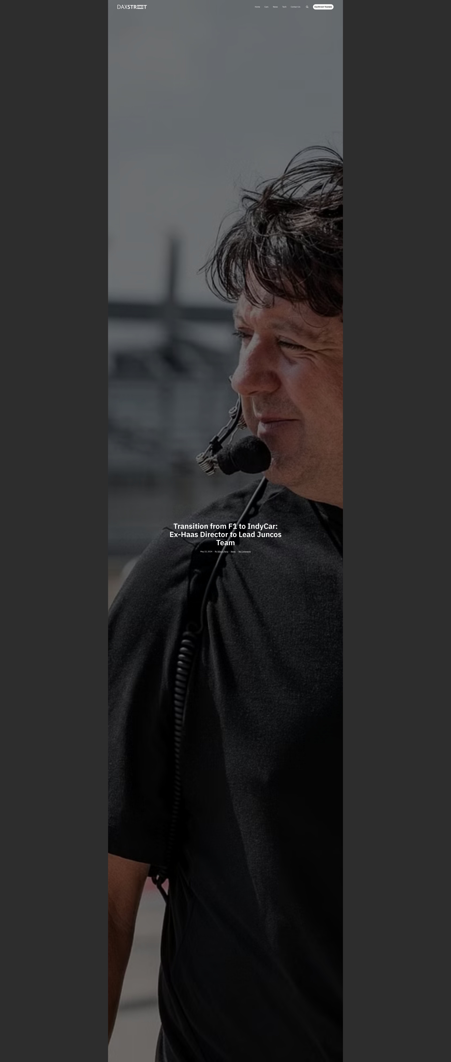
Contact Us (295, 7)
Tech (284, 7)
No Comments (245, 551)
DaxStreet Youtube (323, 7)
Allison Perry (223, 551)
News (275, 7)
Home (257, 7)
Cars (266, 7)
